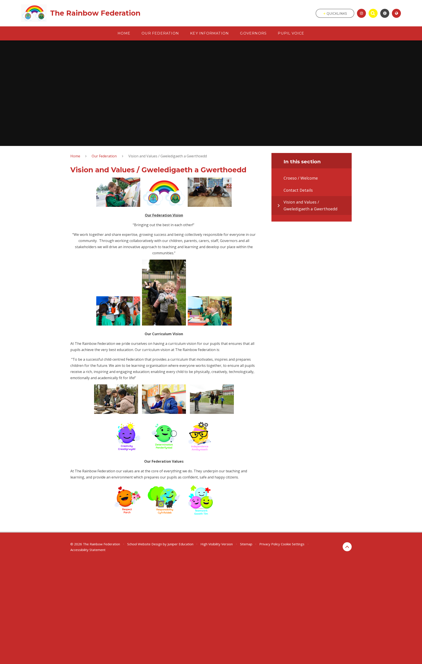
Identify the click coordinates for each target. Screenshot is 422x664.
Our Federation (104, 156)
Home (75, 156)
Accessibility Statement (88, 550)
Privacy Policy (269, 544)
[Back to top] (347, 546)
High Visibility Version (216, 544)
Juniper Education (180, 544)
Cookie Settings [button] (292, 544)
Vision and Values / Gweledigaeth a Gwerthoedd (167, 156)
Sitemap (246, 544)
